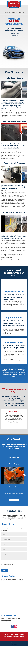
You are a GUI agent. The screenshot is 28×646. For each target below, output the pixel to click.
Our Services (7, 12)
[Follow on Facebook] (12, 626)
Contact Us (21, 12)
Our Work (14, 12)
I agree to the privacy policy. (8, 565)
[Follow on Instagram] (15, 626)
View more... (14, 500)
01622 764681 (19, 634)
